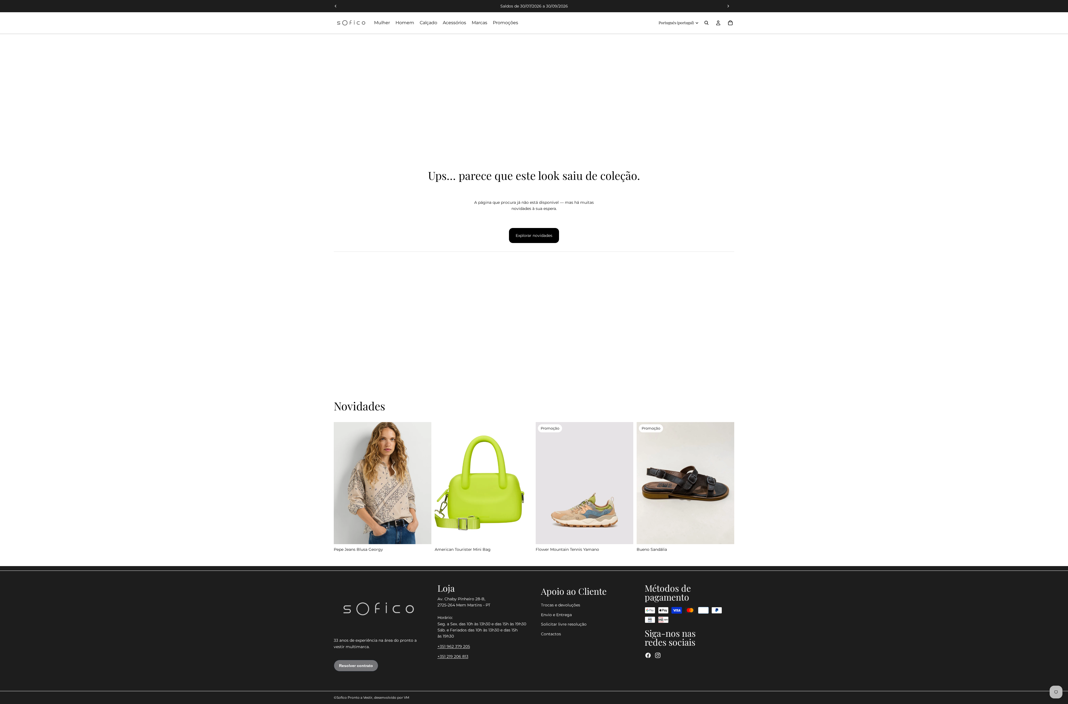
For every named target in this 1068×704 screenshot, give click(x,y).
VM (406, 697)
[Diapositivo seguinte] (728, 6)
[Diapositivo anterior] (336, 6)
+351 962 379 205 (453, 646)
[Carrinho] (730, 23)
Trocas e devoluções (560, 605)
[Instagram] (657, 655)
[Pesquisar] (706, 23)
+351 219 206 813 (452, 656)
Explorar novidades (534, 235)
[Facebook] (648, 655)
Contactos (551, 633)
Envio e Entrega (556, 614)
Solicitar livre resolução (564, 624)
